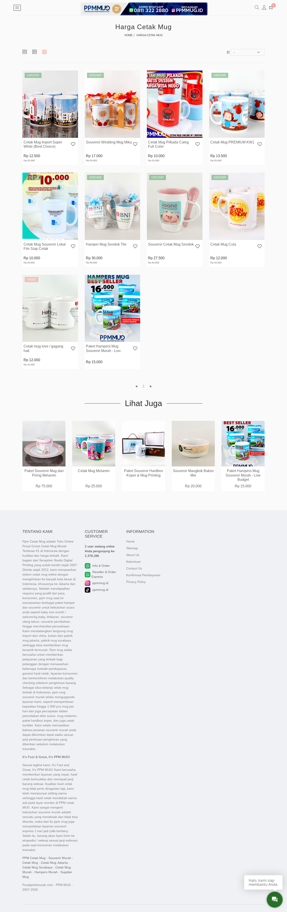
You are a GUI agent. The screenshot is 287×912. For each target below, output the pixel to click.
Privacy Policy (136, 582)
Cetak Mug (30, 862)
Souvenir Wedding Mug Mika (109, 142)
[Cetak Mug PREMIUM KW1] (237, 104)
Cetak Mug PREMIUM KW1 (232, 142)
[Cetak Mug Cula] (237, 206)
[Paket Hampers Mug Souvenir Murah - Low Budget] (112, 308)
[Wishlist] (73, 144)
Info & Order (101, 565)
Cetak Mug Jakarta (54, 862)
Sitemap (132, 548)
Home (130, 541)
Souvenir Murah (59, 858)
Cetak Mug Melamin (94, 471)
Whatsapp (62, 134)
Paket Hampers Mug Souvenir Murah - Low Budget (103, 350)
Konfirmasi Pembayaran (143, 575)
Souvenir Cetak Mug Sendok (171, 244)
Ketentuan (133, 561)
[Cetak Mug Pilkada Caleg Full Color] (174, 104)
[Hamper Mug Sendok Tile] (112, 206)
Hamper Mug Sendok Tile (106, 244)
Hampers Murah (46, 872)
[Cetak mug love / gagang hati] (50, 308)
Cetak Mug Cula (223, 244)
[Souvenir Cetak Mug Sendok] (174, 206)
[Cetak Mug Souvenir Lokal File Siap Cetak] (50, 206)
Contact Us (134, 568)
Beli (36, 134)
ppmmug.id (100, 583)
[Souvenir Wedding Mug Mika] (112, 104)
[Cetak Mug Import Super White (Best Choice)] (50, 104)
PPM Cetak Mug (34, 858)
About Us (132, 555)
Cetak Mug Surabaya (37, 867)
